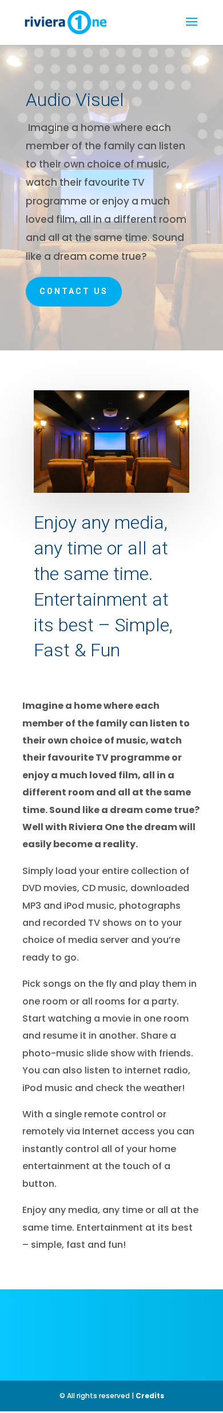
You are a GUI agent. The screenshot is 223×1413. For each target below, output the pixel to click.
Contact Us (73, 291)
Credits (150, 1395)
